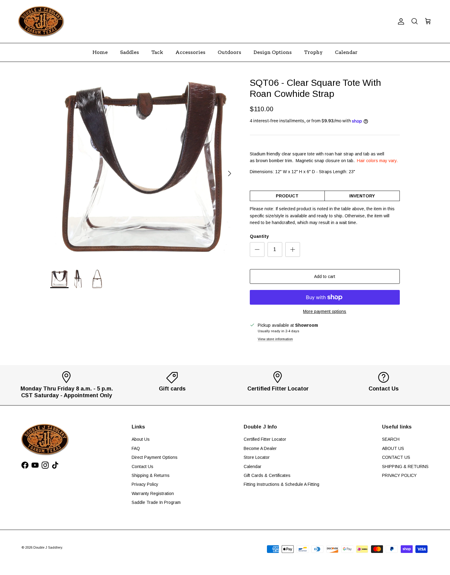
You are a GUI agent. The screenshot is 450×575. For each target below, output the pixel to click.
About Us (141, 439)
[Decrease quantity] (257, 249)
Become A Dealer (260, 448)
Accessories (190, 52)
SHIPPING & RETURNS (405, 466)
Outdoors (229, 52)
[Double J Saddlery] (41, 21)
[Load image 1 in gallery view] (143, 170)
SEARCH (390, 439)
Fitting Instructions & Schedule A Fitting (281, 484)
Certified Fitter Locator (265, 439)
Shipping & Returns (151, 475)
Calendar (346, 52)
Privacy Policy (145, 484)
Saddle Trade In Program (156, 502)
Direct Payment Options (155, 457)
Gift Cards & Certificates (267, 475)
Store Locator (257, 457)
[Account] (400, 21)
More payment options (324, 311)
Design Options (272, 52)
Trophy (313, 52)
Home (100, 52)
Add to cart (324, 276)
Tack (157, 52)
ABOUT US (393, 448)
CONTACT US (396, 457)
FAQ (136, 448)
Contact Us (142, 466)
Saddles (129, 52)
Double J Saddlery (47, 547)
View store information (275, 339)
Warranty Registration (153, 493)
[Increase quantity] (292, 249)
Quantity (259, 236)
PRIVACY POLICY (399, 475)
